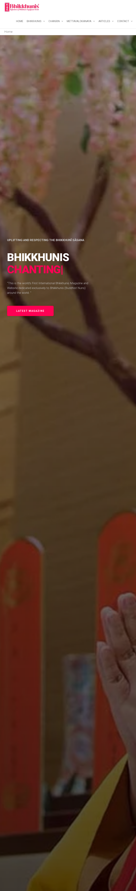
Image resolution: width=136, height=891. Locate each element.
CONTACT (123, 21)
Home (19, 21)
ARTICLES (104, 21)
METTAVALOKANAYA (79, 21)
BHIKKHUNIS (34, 21)
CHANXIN (54, 21)
